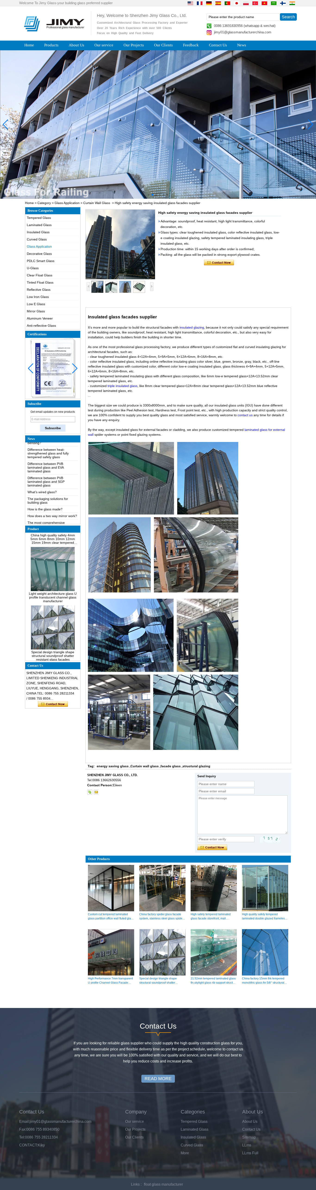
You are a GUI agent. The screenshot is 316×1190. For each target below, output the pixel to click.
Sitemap (249, 1137)
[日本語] (236, 3)
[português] (227, 3)
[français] (199, 3)
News (241, 45)
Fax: (22, 1129)
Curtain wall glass (144, 766)
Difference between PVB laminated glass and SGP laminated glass (46, 461)
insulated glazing (192, 327)
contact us (245, 415)
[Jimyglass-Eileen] (89, 792)
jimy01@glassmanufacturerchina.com (242, 32)
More (185, 1153)
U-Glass (33, 268)
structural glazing (196, 766)
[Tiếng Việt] (264, 3)
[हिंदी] (292, 3)
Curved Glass (37, 239)
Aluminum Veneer (40, 318)
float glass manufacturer (163, 1184)
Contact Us (218, 45)
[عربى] (273, 3)
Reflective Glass (38, 289)
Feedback (191, 45)
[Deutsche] (209, 3)
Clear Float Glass (39, 275)
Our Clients (163, 45)
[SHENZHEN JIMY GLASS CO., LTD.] (53, 33)
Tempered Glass (39, 218)
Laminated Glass (39, 225)
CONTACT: (28, 1145)
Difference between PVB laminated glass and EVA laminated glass (46, 447)
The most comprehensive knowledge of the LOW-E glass (50, 505)
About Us (76, 45)
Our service (103, 45)
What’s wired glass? (42, 472)
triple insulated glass (122, 386)
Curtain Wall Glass (96, 203)
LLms (246, 1145)
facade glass (171, 766)
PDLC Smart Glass (40, 261)
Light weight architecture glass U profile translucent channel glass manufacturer (53, 577)
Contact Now (53, 704)
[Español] (218, 3)
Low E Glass (36, 304)
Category (44, 203)
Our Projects (134, 45)
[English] (190, 3)
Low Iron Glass (38, 297)
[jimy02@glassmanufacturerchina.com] (96, 792)
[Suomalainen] (283, 3)
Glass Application (67, 203)
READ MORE (158, 1078)
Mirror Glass (36, 311)
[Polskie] (246, 3)
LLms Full (250, 1153)
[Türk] (255, 3)
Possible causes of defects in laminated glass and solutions (49, 515)
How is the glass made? (45, 489)
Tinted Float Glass (40, 282)
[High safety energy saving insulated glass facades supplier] (120, 244)
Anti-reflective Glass (41, 325)
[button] (149, 195)
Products (51, 45)
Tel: (22, 1137)
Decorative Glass (39, 254)
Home (29, 45)
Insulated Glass (38, 232)
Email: (24, 1121)
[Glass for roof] (158, 124)
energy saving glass (113, 766)
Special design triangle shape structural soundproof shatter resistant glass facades (52, 636)
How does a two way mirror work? (52, 496)
